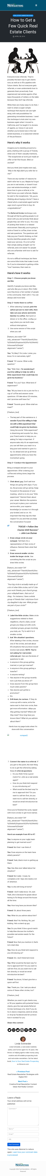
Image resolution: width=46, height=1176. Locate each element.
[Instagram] (14, 1028)
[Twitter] (9, 1028)
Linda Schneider (23, 1043)
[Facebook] (22, 1028)
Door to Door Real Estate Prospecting (25, 1061)
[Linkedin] (30, 1028)
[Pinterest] (26, 1028)
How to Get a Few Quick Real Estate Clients (23, 26)
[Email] (34, 1028)
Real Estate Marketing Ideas (23, 15)
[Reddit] (18, 1028)
